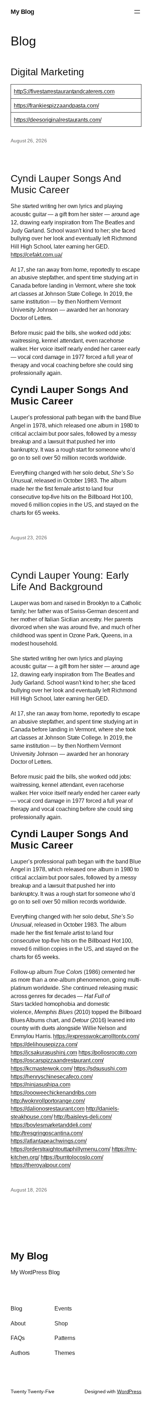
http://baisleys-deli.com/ (83, 1116)
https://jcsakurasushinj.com (44, 1052)
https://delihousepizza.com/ (44, 1044)
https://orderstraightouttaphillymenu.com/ (60, 1149)
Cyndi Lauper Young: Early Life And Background (70, 581)
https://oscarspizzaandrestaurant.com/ (57, 1060)
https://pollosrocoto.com (107, 1052)
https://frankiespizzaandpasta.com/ (56, 105)
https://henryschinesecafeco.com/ (52, 1076)
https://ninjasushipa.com (40, 1084)
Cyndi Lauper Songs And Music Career (66, 184)
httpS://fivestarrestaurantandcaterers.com (64, 91)
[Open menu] (137, 11)
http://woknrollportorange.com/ (48, 1100)
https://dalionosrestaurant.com (47, 1108)
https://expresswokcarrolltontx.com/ (96, 1036)
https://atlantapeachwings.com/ (49, 1141)
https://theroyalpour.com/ (41, 1165)
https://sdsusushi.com (100, 1068)
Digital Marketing (47, 71)
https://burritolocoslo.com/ (72, 1157)
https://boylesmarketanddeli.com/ (51, 1125)
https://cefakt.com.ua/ (36, 254)
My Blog (22, 11)
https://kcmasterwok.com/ (41, 1068)
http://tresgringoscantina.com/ (47, 1133)
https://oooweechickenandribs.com (53, 1092)
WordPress (129, 1391)
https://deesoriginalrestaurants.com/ (57, 119)
